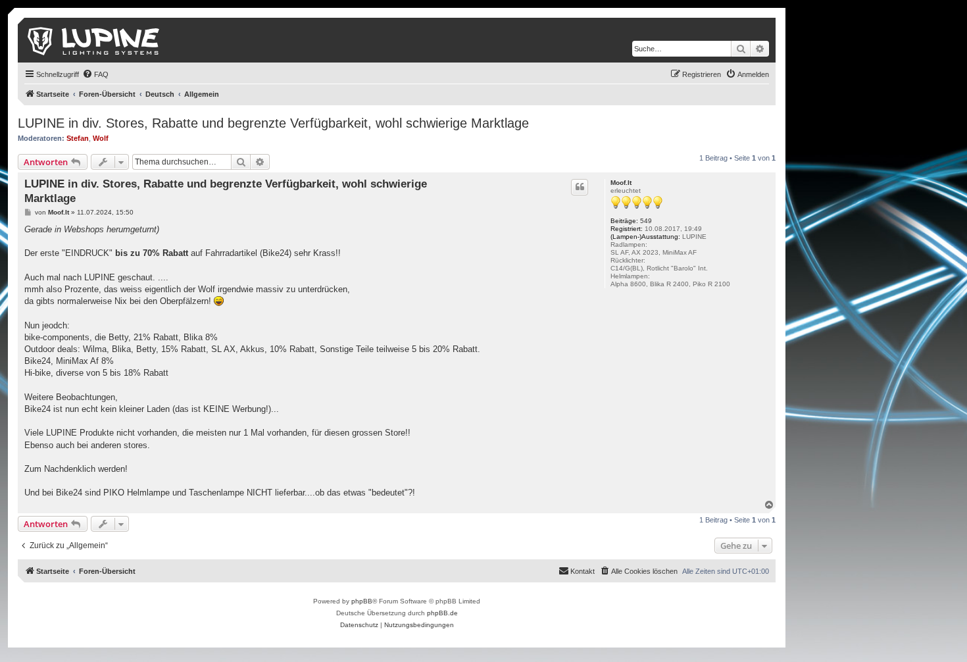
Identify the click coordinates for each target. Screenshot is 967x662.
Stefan (77, 138)
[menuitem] (95, 74)
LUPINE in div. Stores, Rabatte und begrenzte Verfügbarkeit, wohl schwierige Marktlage (273, 123)
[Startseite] (94, 40)
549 (646, 220)
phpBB (361, 601)
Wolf (101, 138)
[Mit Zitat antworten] (579, 187)
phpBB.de (442, 613)
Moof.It (621, 182)
